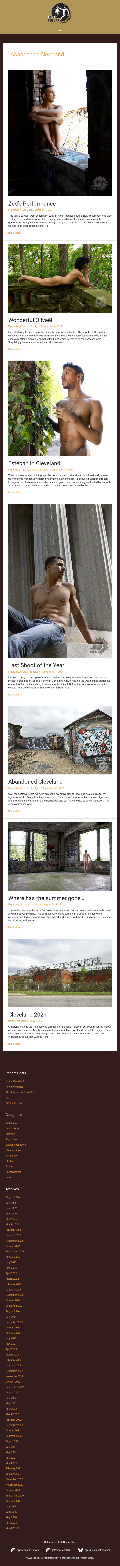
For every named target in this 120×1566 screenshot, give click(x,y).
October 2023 (13, 1327)
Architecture (12, 1123)
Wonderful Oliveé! (30, 320)
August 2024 (13, 1311)
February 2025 (14, 1284)
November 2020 (14, 1484)
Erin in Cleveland (15, 1081)
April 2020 (11, 1522)
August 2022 (13, 1392)
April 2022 (11, 1409)
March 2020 (12, 1528)
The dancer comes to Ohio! (20, 1092)
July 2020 (11, 1506)
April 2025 (11, 1273)
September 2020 (15, 1495)
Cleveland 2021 (27, 1014)
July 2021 (11, 1447)
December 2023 (14, 1322)
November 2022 (14, 1376)
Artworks (10, 1134)
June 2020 (11, 1511)
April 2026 (11, 1219)
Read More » (15, 232)
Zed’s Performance (32, 203)
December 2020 (14, 1479)
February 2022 (14, 1419)
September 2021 (15, 1436)
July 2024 (11, 1316)
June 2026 (11, 1208)
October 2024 (13, 1300)
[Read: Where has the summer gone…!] (60, 856)
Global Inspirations (16, 1144)
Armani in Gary (14, 1103)
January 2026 (13, 1235)
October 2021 (13, 1430)
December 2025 (14, 1240)
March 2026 (12, 1224)
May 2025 (11, 1268)
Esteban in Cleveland (34, 463)
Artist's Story (12, 1128)
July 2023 (11, 1338)
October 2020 (13, 1490)
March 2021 (12, 1463)
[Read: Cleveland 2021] (60, 972)
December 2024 (14, 1295)
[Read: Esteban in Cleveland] (60, 408)
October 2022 (13, 1381)
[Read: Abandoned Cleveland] (60, 740)
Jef (7, 1097)
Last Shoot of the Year (36, 665)
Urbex (23, 326)
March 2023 (12, 1354)
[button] (60, 29)
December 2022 (14, 1371)
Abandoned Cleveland (35, 781)
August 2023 (13, 1333)
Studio (24, 904)
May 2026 (11, 1213)
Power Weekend (14, 1086)
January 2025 (13, 1289)
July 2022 (11, 1398)
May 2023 (11, 1343)
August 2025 (13, 1257)
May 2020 (11, 1517)
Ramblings (12, 1155)
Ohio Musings (13, 1150)
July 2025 (11, 1262)
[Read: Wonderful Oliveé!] (60, 278)
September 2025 (15, 1251)
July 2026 (11, 1203)
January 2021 (13, 1474)
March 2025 (12, 1278)
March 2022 (12, 1414)
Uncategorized (13, 1172)
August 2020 (13, 1501)
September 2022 (15, 1387)
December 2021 (14, 1425)
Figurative (13, 210)
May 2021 (11, 1452)
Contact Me (69, 1542)
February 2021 (14, 1468)
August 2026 (13, 1197)
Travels (24, 469)
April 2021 (11, 1457)
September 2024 (15, 1305)
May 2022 (11, 1403)
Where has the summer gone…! (47, 898)
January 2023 (13, 1365)
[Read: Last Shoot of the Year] (60, 580)
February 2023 (14, 1360)
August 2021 (13, 1441)
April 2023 (11, 1349)
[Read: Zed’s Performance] (60, 133)
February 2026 (14, 1230)
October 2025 (13, 1246)
